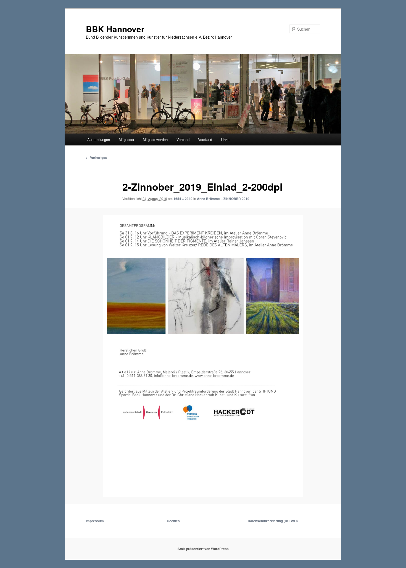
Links (225, 139)
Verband (182, 139)
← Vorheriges (96, 157)
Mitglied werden (155, 139)
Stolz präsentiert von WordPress (203, 548)
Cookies (173, 520)
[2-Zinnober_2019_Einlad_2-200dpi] (203, 356)
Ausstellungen (98, 139)
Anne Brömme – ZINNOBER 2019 (223, 198)
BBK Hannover (115, 29)
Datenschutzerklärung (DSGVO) (273, 520)
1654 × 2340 (183, 198)
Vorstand (205, 139)
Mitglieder (126, 139)
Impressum (95, 520)
